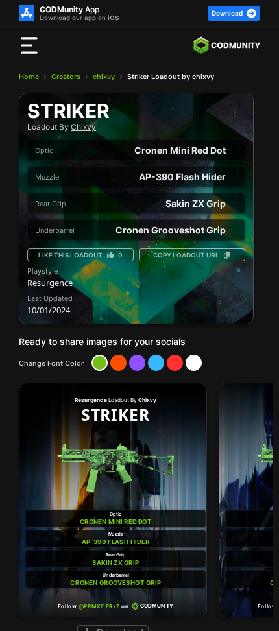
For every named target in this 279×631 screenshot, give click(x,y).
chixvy (104, 76)
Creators (65, 76)
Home (29, 76)
